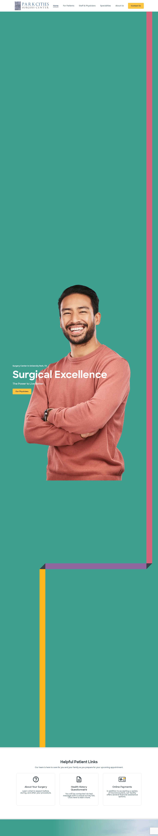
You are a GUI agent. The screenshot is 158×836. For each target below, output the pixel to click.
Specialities (105, 6)
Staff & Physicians (87, 6)
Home (55, 6)
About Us (119, 6)
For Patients (68, 6)
